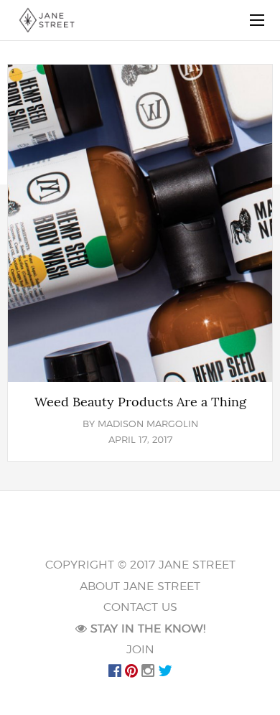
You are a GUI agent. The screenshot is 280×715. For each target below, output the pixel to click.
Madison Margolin (148, 424)
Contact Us (140, 607)
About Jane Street (140, 586)
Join (140, 649)
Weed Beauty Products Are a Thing (140, 402)
